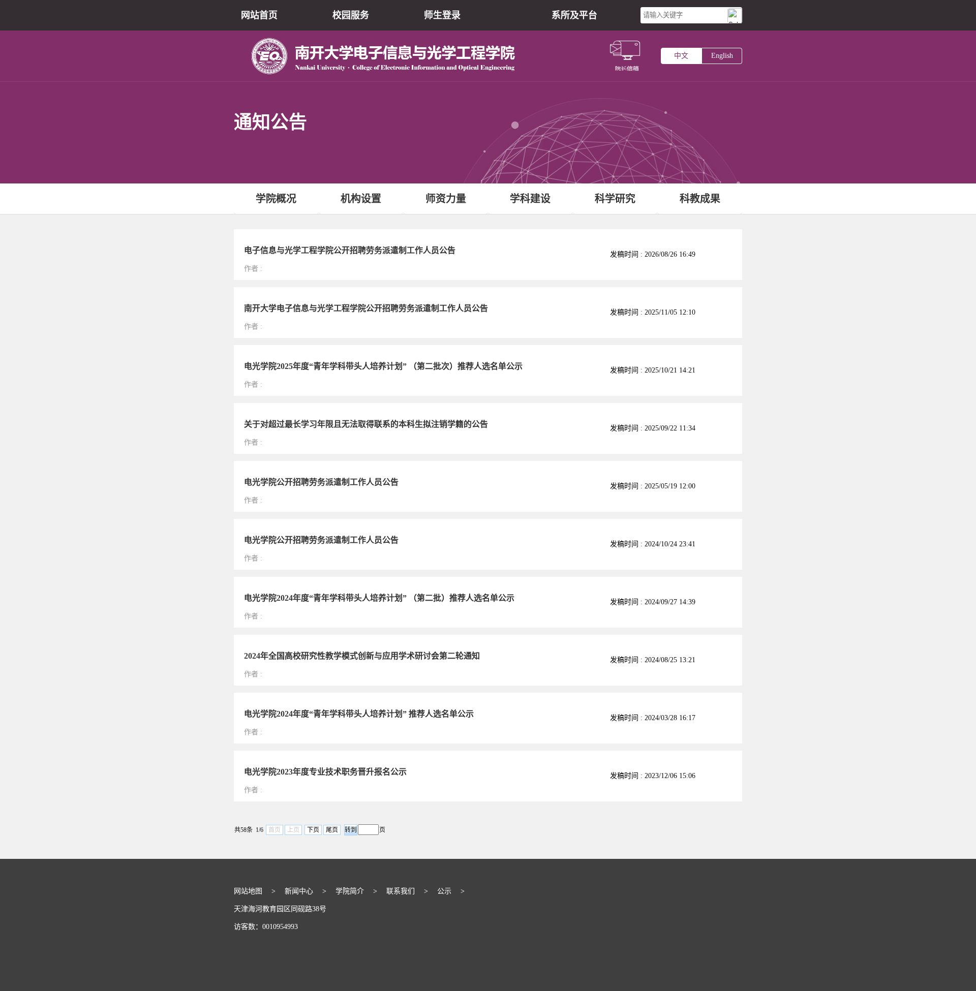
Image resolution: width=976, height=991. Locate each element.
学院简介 (350, 891)
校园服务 (350, 15)
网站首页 (259, 15)
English (722, 55)
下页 (313, 829)
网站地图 (248, 891)
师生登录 (442, 15)
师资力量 (445, 198)
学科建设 (530, 198)
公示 (444, 891)
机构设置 (361, 198)
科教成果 (700, 198)
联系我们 (400, 891)
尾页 (332, 829)
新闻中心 (299, 891)
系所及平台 (574, 15)
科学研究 (615, 198)
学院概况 (276, 198)
